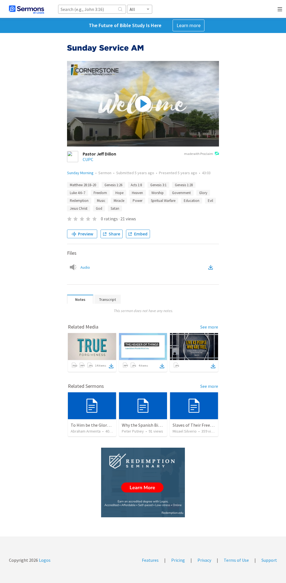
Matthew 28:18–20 (83, 185)
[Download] (111, 366)
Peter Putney (133, 431)
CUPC (88, 159)
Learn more (189, 25)
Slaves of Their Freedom (196, 425)
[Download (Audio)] (211, 267)
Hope (119, 192)
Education (191, 200)
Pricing (178, 560)
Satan (115, 208)
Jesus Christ (78, 208)
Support (269, 560)
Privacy (204, 560)
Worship (157, 192)
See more (209, 327)
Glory (203, 192)
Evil (210, 200)
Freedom (100, 192)
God (99, 208)
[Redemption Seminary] (143, 482)
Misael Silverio (185, 431)
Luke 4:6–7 (77, 192)
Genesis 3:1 (158, 185)
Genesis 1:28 (184, 185)
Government (181, 192)
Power (137, 200)
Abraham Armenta (86, 431)
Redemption (79, 200)
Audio (85, 267)
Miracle (119, 200)
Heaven (137, 192)
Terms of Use (236, 560)
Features (150, 560)
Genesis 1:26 (113, 185)
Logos (44, 560)
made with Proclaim (198, 154)
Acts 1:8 (136, 185)
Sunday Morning (80, 172)
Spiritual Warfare (163, 200)
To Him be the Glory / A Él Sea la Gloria (107, 425)
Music (101, 200)
